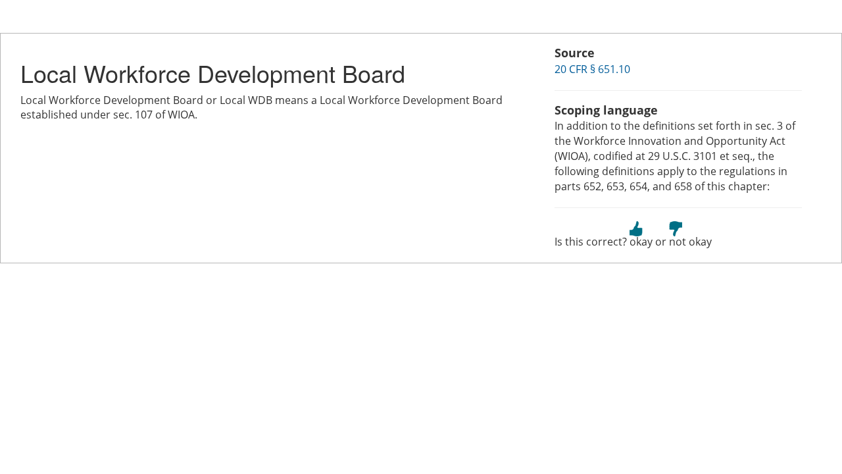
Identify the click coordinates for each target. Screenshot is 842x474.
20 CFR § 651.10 (592, 69)
